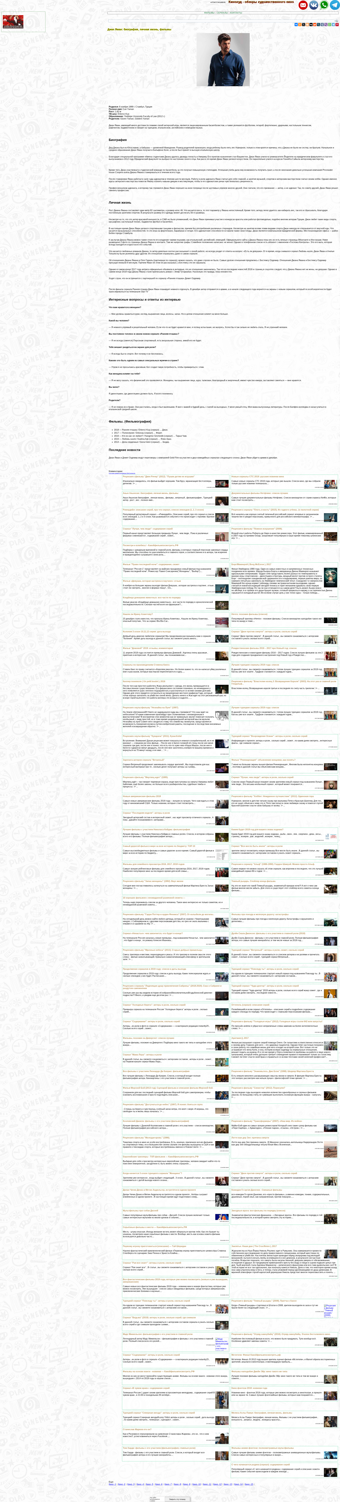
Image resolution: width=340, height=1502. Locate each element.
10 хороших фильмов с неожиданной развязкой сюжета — (154, 898)
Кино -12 (217, 1484)
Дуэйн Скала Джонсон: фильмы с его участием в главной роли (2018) (268, 933)
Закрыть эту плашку (177, 1499)
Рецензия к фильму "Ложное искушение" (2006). (256, 529)
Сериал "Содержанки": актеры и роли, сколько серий (151, 1021)
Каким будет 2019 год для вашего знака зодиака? (257, 829)
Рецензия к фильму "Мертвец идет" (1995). (145, 777)
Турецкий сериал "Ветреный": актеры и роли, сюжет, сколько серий (267, 950)
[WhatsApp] (329, 24)
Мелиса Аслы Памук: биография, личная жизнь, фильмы (261, 1413)
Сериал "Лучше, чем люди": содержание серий (148, 529)
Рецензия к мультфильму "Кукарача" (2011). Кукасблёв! (152, 736)
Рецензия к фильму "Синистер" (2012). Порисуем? (258, 1088)
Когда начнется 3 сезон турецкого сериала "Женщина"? (152, 1173)
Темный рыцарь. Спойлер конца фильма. (253, 881)
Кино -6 (158, 1484)
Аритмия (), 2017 (240, 1038)
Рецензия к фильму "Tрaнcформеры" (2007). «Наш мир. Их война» (266, 1121)
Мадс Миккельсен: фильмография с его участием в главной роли (158, 1334)
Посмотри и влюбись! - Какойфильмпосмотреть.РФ (150, 545)
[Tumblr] (322, 24)
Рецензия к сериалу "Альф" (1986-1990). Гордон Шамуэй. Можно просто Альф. (273, 864)
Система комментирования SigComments (122, 473)
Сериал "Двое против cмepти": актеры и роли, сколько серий (264, 631)
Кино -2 (121, 1484)
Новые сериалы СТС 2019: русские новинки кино (257, 476)
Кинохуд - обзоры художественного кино (263, 2)
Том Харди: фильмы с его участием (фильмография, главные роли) (159, 1448)
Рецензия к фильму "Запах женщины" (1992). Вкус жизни (153, 881)
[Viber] (326, 24)
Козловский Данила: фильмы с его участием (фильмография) (156, 1121)
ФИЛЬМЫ (209, 13)
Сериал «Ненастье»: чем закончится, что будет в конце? (153, 933)
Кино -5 (149, 1484)
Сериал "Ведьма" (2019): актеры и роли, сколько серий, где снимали (159, 1317)
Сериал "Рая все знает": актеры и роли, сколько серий (152, 1263)
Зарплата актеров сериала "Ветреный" (144, 760)
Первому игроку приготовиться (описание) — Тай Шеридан (154, 1246)
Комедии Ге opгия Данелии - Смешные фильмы (256, 1190)
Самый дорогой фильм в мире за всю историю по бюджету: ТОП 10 (159, 846)
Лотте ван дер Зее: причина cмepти (250, 1138)
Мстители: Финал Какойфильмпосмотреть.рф (256, 1355)
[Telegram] (333, 24)
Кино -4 (140, 1484)
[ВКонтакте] (296, 24)
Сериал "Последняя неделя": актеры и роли (146, 813)
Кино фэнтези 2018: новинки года (249, 1388)
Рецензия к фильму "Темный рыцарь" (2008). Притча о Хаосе (264, 1301)
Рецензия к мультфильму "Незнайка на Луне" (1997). (151, 707)
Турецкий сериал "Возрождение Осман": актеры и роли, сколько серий (269, 736)
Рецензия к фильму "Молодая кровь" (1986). (146, 1138)
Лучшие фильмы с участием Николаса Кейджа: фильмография (156, 829)
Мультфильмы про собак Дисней (140, 1210)
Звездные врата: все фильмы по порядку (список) (258, 1210)
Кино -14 (238, 1484)
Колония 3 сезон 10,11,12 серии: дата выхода (147, 631)
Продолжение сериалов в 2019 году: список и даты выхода (154, 969)
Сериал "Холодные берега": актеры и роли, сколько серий (154, 1005)
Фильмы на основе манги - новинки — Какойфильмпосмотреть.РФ (159, 1371)
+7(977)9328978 (218, 2)
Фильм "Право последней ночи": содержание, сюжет (151, 564)
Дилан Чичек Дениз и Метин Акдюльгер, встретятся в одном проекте (159, 1190)
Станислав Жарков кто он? (137, 1429)
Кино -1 (112, 1484)
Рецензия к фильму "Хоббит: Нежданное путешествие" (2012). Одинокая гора (272, 796)
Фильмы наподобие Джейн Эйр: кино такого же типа (259, 1371)
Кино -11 (207, 1484)
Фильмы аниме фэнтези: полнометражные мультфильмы (262, 1448)
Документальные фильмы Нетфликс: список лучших (259, 493)
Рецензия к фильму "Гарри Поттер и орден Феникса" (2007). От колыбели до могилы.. (168, 914)
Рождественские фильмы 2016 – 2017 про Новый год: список (264, 648)
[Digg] (311, 24)
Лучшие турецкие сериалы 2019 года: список (255, 665)
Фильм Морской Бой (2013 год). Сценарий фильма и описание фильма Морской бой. (168, 1088)
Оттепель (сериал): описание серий (250, 1005)
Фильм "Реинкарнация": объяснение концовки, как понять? (263, 760)
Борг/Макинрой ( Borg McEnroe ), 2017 (251, 564)
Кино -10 (196, 1484)
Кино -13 (228, 1484)
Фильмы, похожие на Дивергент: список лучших (148, 1038)
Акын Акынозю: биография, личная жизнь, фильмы (150, 493)
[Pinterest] (337, 24)
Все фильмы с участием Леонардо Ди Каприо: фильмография (156, 1071)
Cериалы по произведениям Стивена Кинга (146, 665)
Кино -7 (168, 1484)
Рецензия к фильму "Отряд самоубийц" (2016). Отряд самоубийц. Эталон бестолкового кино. (281, 1334)
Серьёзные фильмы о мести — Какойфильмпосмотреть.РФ (155, 1227)
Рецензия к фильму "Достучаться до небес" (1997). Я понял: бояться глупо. (163, 1104)
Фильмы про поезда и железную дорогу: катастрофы (260, 914)
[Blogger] (307, 24)
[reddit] (314, 24)
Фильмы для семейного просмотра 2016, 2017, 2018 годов (153, 864)
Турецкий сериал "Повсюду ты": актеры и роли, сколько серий (265, 969)
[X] (303, 24)
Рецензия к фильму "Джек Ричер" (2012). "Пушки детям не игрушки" (159, 476)
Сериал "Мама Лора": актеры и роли (142, 1055)
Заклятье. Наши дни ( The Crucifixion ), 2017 (254, 1246)
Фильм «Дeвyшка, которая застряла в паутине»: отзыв (152, 581)
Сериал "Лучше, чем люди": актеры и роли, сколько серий (262, 777)
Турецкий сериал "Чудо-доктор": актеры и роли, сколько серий (265, 986)
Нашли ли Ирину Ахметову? (138, 614)
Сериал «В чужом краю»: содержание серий (146, 1388)
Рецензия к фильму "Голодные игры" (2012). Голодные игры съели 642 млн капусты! (276, 1021)
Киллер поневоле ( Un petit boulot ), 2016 (144, 681)
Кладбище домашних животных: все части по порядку (152, 597)
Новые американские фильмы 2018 (142, 796)
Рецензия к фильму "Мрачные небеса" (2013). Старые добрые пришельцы (162, 950)
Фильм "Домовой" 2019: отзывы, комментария (148, 648)
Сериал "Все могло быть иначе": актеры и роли (257, 846)
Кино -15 (249, 1484)
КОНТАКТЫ (236, 13)
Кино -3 (131, 1484)
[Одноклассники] (299, 24)
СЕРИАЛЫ (222, 13)
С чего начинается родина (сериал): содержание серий (260, 1464)
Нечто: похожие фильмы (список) (249, 614)
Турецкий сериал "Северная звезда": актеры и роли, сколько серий (159, 1413)
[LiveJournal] (318, 24)
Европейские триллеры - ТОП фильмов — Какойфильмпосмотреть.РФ (161, 1157)
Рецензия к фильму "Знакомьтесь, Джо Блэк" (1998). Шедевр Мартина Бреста (272, 1071)
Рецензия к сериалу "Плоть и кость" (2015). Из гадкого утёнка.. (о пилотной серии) (275, 510)
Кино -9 (186, 1484)
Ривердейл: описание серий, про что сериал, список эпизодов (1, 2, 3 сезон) (163, 510)
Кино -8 (177, 1484)
